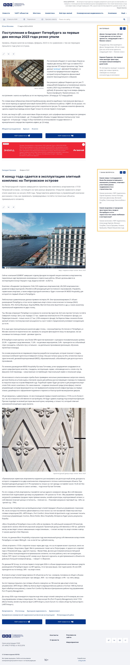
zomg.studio (82, 660)
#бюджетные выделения (11, 129)
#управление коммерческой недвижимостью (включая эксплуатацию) (28, 615)
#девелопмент (54, 611)
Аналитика (50, 13)
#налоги (35, 129)
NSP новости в (20, 136)
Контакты (54, 635)
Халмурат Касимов (9, 170)
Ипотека (36, 13)
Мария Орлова (122, 8)
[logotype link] (14, 5)
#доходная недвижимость (37, 611)
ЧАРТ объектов (21, 13)
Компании (112, 13)
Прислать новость (51, 19)
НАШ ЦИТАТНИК (69, 2)
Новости (6, 13)
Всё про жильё (65, 13)
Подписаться (31, 19)
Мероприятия (72, 642)
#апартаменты (7, 611)
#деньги (26, 129)
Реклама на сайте (71, 636)
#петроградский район (65, 615)
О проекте (54, 640)
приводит (57, 69)
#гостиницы (19, 611)
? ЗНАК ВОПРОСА (107, 172)
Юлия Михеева (7, 26)
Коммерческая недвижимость (90, 13)
